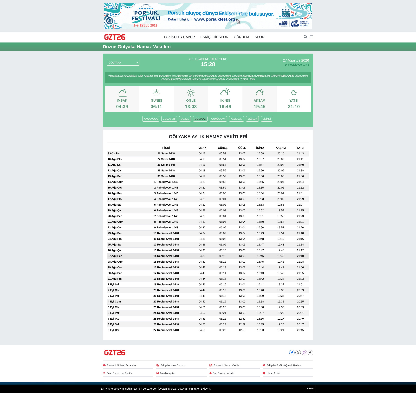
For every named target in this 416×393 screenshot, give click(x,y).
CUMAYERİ (169, 119)
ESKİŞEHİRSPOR (214, 37)
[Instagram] (304, 352)
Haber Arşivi (273, 373)
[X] (298, 352)
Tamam (310, 388)
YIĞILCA (252, 119)
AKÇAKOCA (151, 119)
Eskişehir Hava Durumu (173, 365)
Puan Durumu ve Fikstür (119, 373)
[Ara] (305, 37)
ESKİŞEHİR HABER (179, 37)
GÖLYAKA (200, 119)
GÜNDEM (241, 37)
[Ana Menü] (311, 37)
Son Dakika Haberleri (224, 373)
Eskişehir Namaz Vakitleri (227, 365)
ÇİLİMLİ (266, 119)
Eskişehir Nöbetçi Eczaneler (121, 365)
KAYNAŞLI (236, 119)
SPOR (259, 37)
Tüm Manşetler (168, 373)
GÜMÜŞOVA (218, 119)
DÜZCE (185, 119)
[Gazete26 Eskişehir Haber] (115, 37)
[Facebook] (292, 352)
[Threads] (310, 352)
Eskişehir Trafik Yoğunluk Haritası (283, 365)
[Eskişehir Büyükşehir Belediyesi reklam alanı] (208, 15)
